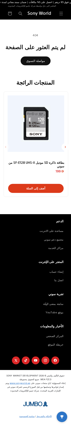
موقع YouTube (54, 312)
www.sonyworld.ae (20, 383)
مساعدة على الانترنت (51, 231)
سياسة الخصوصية (27, 416)
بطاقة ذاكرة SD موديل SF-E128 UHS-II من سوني (36, 164)
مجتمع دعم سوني (53, 239)
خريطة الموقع (55, 344)
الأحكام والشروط (44, 416)
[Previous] (5, 147)
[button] (61, 13)
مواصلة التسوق (35, 61)
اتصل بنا (58, 280)
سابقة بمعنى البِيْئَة (53, 304)
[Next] (65, 147)
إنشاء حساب (56, 271)
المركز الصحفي (54, 336)
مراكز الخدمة (55, 248)
